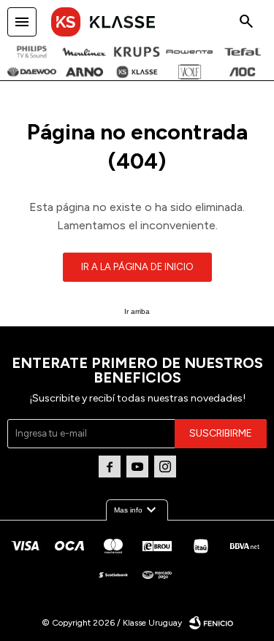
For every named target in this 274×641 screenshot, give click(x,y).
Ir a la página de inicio (137, 266)
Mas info (137, 510)
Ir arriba (137, 311)
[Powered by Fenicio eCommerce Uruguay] (211, 623)
